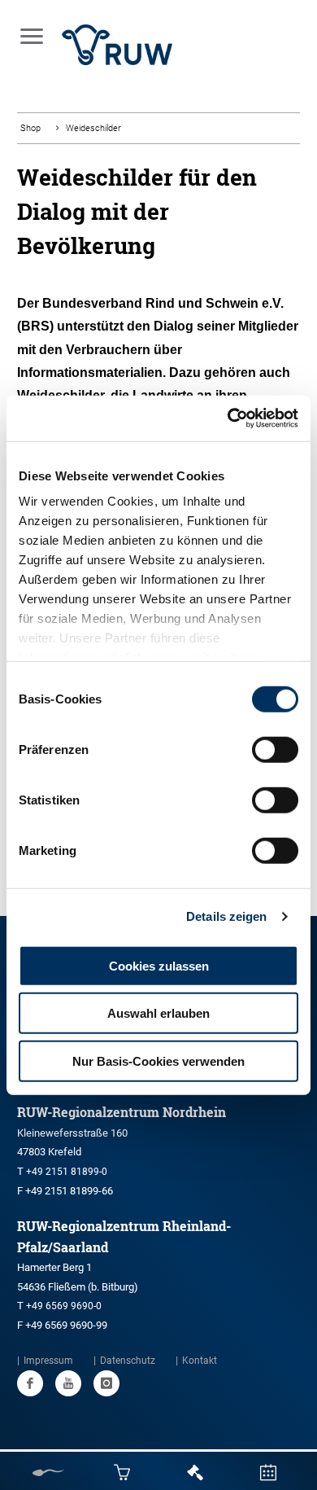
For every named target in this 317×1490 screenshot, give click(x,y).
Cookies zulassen (159, 965)
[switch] (275, 749)
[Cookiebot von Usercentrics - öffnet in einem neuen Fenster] (228, 418)
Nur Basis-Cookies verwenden (158, 1060)
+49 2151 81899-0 (66, 1171)
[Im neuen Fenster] (30, 1383)
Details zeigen (226, 916)
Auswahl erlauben (158, 1013)
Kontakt (199, 1360)
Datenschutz (127, 1360)
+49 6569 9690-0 (64, 1306)
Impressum (48, 1360)
